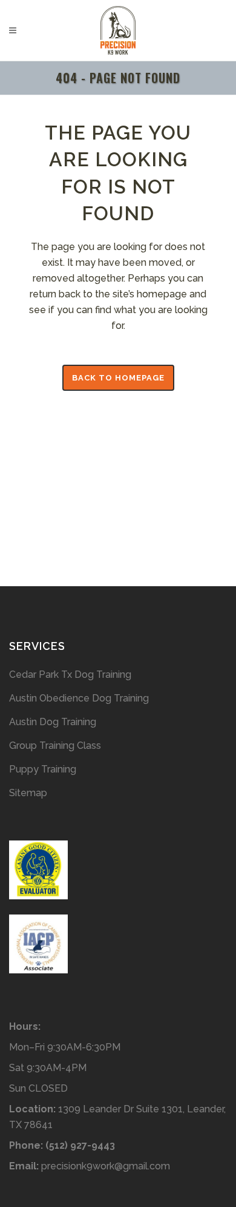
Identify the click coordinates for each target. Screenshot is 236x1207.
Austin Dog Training (52, 722)
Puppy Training (42, 769)
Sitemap (28, 793)
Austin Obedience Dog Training (79, 698)
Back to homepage (118, 377)
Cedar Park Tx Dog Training (70, 674)
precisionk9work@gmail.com (105, 1166)
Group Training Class (55, 745)
